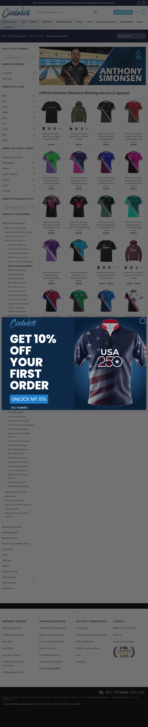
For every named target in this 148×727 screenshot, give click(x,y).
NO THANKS (19, 407)
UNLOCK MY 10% (29, 399)
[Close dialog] (142, 320)
